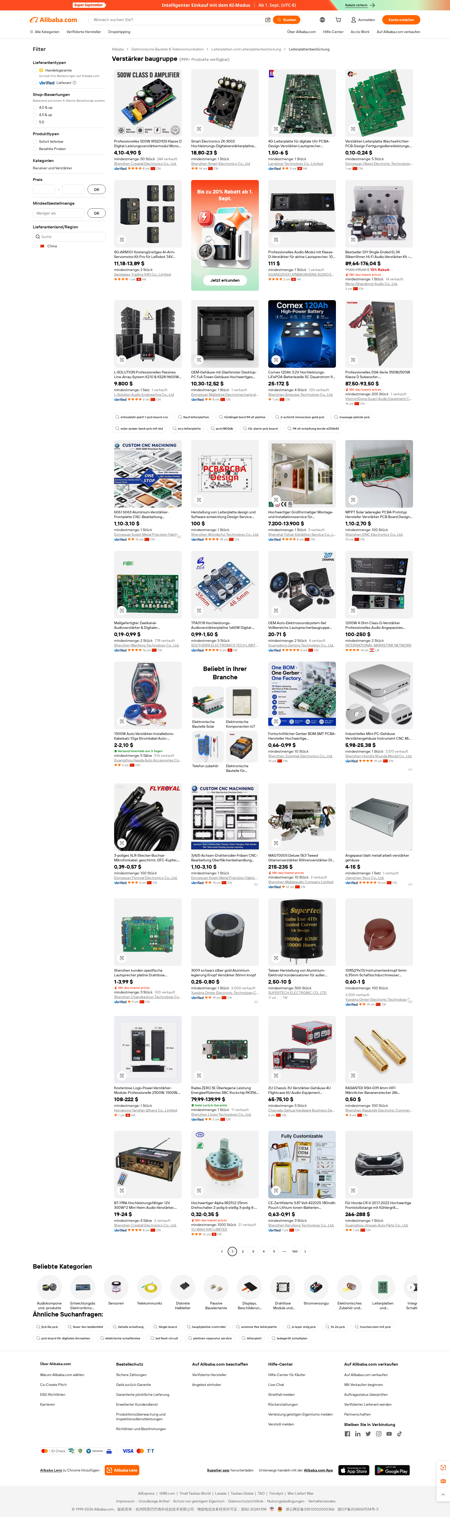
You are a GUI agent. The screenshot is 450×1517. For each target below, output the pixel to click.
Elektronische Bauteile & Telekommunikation (168, 49)
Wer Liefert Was (301, 1493)
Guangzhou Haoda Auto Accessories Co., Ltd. (148, 760)
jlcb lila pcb (49, 1327)
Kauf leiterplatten (196, 417)
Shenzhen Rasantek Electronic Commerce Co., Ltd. (379, 1110)
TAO (261, 1493)
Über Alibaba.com (55, 1364)
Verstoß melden (281, 1424)
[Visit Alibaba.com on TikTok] (399, 1434)
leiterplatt (254, 1338)
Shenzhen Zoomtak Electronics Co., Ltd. (300, 756)
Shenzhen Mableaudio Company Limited (300, 882)
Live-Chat (276, 1385)
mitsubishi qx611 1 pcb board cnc (144, 417)
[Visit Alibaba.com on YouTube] (389, 1434)
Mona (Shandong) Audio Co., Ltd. (371, 284)
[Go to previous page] (222, 1251)
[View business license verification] (272, 1509)
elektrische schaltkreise (122, 1338)
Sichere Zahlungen (131, 1375)
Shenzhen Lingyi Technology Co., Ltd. (221, 1114)
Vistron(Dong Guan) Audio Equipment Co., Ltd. (379, 399)
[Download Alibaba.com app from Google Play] (392, 1470)
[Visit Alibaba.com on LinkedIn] (358, 1434)
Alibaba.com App (318, 1470)
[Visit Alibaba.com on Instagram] (379, 1434)
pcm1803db (224, 428)
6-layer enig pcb (304, 1327)
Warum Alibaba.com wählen (62, 1375)
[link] (443, 1467)
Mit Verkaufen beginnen (363, 1385)
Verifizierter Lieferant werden (368, 1404)
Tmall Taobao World (195, 1493)
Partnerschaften (357, 1414)
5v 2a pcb (338, 1327)
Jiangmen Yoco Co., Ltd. (364, 878)
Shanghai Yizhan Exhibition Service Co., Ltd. (302, 534)
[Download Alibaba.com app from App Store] (354, 1470)
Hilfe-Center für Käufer (286, 1375)
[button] (268, 20)
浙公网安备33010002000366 (310, 1509)
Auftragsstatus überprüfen (366, 1394)
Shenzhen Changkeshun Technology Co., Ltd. (148, 997)
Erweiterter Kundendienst (137, 1404)
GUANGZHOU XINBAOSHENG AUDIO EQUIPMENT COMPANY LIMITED (302, 274)
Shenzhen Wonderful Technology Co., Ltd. (225, 534)
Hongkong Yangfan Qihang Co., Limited (145, 1110)
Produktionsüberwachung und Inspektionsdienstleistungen (140, 1416)
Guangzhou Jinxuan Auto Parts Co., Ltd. (376, 1225)
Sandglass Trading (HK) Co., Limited (142, 274)
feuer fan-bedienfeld (88, 1327)
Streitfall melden (281, 1394)
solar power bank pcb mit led (142, 428)
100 (295, 1251)
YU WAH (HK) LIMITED (209, 1229)
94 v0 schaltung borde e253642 (316, 428)
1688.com (167, 1493)
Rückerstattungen (283, 1404)
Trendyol (276, 1493)
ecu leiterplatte (189, 428)
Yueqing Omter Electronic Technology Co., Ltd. (225, 993)
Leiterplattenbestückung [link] (309, 49)
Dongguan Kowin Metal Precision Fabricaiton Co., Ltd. (148, 534)
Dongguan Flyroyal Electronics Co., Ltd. (145, 878)
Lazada (220, 1493)
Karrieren (47, 1404)
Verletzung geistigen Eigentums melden (300, 1414)
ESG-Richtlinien (52, 1394)
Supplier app (218, 1470)
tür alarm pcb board (263, 428)
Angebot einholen (206, 1385)
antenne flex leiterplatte (259, 1327)
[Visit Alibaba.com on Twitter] (368, 1434)
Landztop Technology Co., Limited (295, 164)
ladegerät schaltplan (292, 1338)
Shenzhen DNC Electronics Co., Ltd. (374, 534)
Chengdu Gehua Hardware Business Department (302, 1110)
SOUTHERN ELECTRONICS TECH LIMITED (225, 645)
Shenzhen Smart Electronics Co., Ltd (220, 164)
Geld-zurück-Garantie (133, 1385)
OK (96, 189)
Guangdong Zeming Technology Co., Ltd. (301, 645)
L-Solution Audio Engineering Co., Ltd (144, 394)
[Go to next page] (305, 1251)
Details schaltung (130, 1327)
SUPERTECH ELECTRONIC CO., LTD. (297, 993)
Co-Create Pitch (53, 1385)
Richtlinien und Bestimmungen (141, 1429)
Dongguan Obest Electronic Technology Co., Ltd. (379, 164)
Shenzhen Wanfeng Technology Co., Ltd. (146, 645)
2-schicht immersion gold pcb (302, 417)
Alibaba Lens (51, 1470)
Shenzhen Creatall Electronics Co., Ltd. (145, 164)
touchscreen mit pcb (375, 1327)
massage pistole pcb (354, 417)
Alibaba (118, 49)
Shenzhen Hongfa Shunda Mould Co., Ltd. (378, 756)
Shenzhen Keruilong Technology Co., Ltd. (301, 1225)
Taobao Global (242, 1493)
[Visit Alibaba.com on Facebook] (347, 1434)
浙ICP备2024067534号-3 (358, 1509)
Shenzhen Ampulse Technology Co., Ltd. (300, 394)
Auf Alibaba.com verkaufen (366, 1375)
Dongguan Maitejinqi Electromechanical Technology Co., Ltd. (225, 394)
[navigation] (69, 651)
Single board (168, 1327)
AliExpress (146, 1493)
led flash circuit (166, 1338)
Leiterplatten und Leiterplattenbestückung (246, 49)
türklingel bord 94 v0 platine (244, 417)
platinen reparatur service (212, 1338)
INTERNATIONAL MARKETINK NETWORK (378, 645)
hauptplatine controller (209, 1327)
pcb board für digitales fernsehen (65, 1338)
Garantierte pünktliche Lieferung (142, 1394)
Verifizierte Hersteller (209, 1375)
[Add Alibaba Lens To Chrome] (122, 1470)
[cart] (339, 20)
